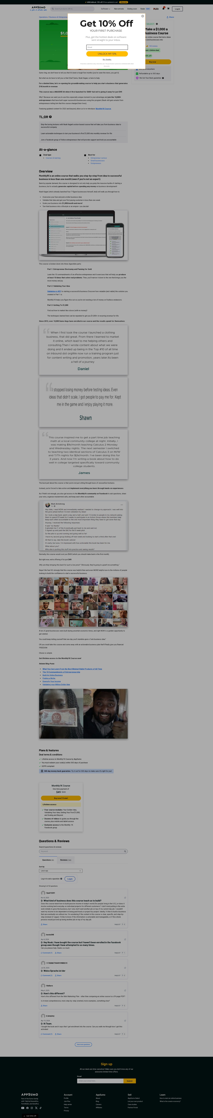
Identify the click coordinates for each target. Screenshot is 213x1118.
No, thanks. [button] (107, 59)
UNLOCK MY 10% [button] (107, 53)
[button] (142, 16)
